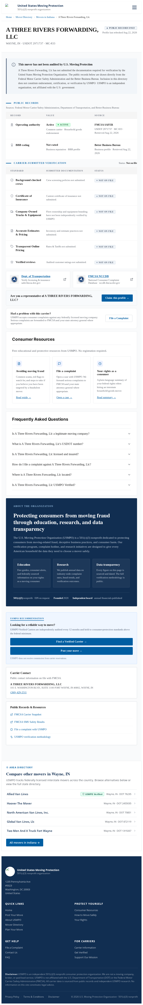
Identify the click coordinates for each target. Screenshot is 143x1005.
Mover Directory (24, 17)
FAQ (7, 957)
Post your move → (71, 650)
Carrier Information (85, 947)
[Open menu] (134, 7)
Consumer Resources (86, 910)
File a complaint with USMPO (30, 729)
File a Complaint (118, 318)
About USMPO (13, 919)
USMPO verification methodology (32, 736)
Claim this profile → (117, 298)
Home (9, 17)
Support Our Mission (86, 957)
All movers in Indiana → (25, 842)
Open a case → (64, 397)
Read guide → (23, 397)
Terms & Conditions (33, 996)
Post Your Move (14, 915)
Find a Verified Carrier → (71, 641)
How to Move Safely (85, 915)
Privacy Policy (12, 996)
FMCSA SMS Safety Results (29, 722)
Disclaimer (53, 996)
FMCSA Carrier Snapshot (27, 714)
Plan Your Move (14, 929)
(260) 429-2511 (18, 692)
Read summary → (106, 397)
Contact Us (11, 952)
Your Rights (80, 919)
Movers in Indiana (45, 17)
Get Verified (81, 952)
